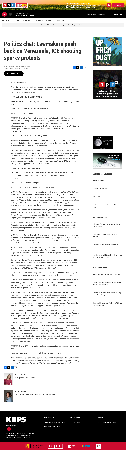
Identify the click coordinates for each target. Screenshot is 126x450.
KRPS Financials (75, 418)
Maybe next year (98, 180)
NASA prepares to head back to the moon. (107, 274)
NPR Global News (100, 267)
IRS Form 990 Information (52, 426)
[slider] (13, 14)
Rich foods (96, 197)
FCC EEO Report (75, 422)
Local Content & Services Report (106, 422)
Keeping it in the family (100, 189)
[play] (4, 14)
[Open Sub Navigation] (12, 20)
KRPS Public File (49, 418)
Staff (57, 20)
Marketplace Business (102, 174)
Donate (119, 5)
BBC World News (100, 217)
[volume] (10, 14)
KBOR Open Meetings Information (54, 422)
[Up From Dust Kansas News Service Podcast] (107, 51)
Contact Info (100, 418)
